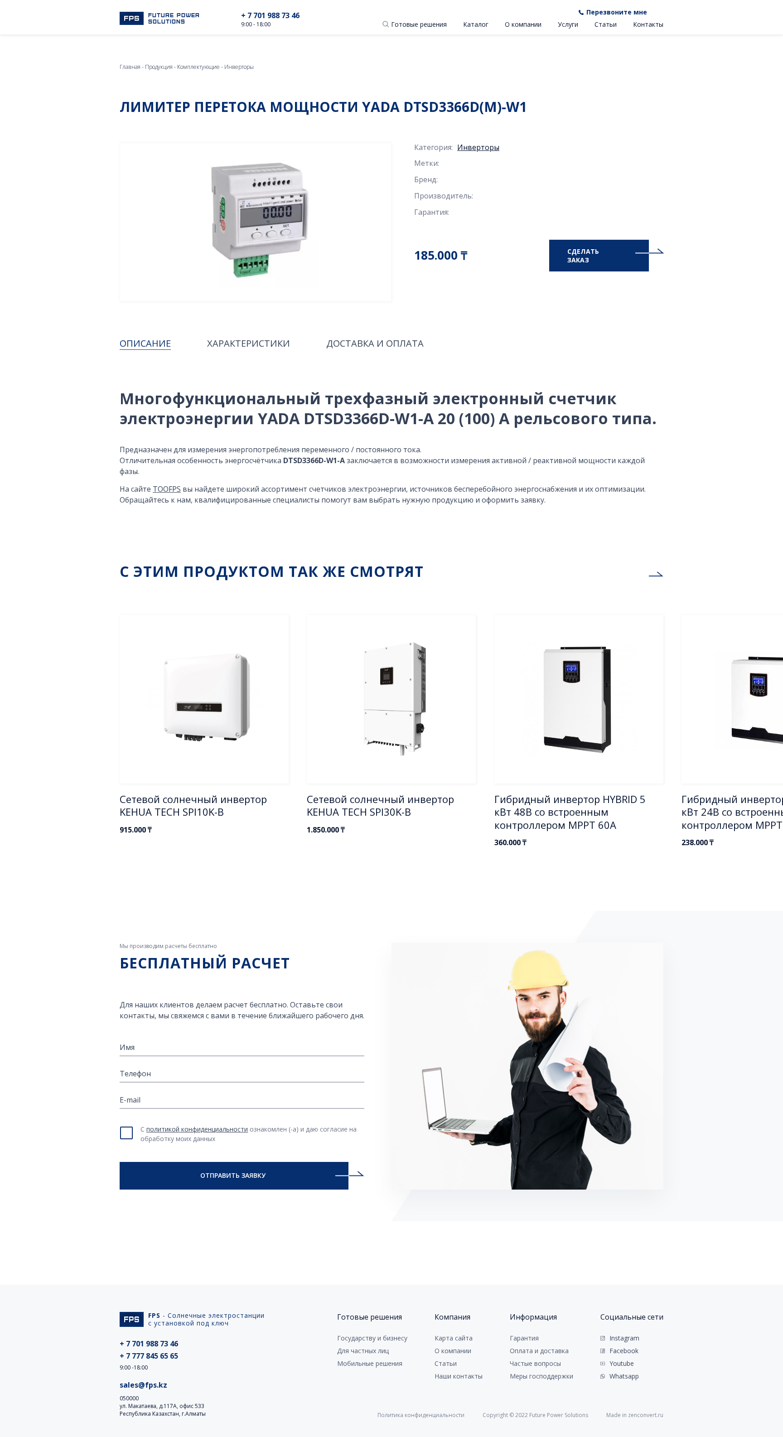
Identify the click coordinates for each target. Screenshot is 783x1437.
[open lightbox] (256, 222)
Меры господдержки (541, 1376)
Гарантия (524, 1338)
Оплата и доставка (539, 1351)
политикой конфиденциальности (197, 1129)
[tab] (145, 344)
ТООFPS (167, 489)
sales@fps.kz (143, 1385)
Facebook (623, 1351)
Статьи (605, 24)
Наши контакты (459, 1376)
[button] (386, 24)
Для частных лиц (363, 1351)
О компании (523, 24)
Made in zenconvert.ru (634, 1415)
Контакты (648, 24)
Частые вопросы (535, 1364)
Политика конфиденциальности (420, 1415)
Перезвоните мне (616, 12)
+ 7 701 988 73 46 (270, 15)
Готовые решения (419, 24)
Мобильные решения (369, 1364)
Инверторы (478, 147)
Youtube (621, 1364)
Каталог (475, 24)
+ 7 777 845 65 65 (149, 1356)
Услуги (568, 24)
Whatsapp (624, 1376)
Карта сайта (454, 1338)
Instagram (624, 1338)
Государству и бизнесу (372, 1338)
